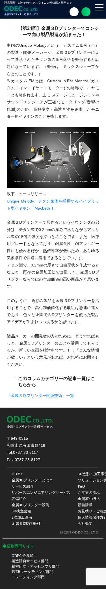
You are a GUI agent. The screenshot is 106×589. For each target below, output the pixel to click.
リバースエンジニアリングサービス (41, 492)
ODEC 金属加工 (24, 555)
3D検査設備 (21, 511)
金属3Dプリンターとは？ (32, 480)
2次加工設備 (22, 517)
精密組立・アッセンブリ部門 (35, 566)
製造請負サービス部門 (30, 560)
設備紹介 (19, 498)
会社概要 (85, 523)
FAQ (81, 486)
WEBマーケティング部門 (32, 571)
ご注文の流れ (89, 492)
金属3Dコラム (89, 498)
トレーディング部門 (28, 576)
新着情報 (85, 504)
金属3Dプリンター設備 (30, 504)
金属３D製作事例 (26, 523)
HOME (17, 473)
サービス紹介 (23, 486)
